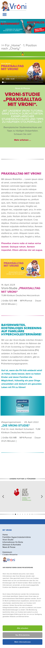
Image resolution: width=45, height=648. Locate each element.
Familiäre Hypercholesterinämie (16, 537)
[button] (4, 14)
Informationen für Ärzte (12, 542)
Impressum (7, 552)
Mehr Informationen (22, 642)
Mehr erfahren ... (22, 140)
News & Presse (8, 547)
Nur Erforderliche (23, 635)
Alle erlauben (22, 628)
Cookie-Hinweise (10, 555)
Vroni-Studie (7, 540)
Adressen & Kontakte (11, 545)
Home (5, 535)
